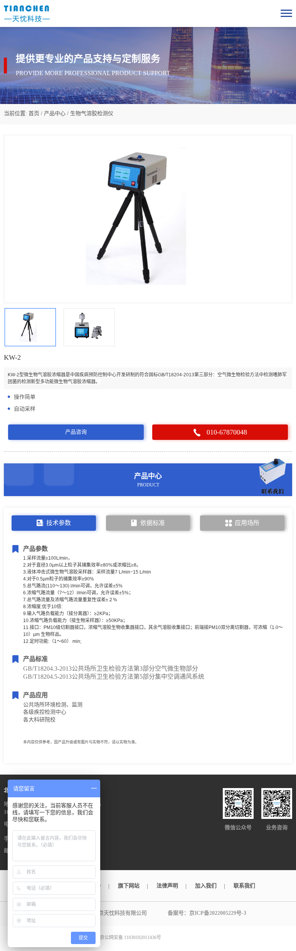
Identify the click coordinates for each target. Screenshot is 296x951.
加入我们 (206, 886)
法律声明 (167, 886)
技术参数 (58, 523)
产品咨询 (76, 432)
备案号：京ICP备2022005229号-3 (207, 913)
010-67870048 (227, 432)
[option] (148, 219)
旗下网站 (129, 886)
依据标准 (152, 523)
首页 (34, 113)
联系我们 (244, 886)
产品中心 (55, 113)
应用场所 (247, 523)
